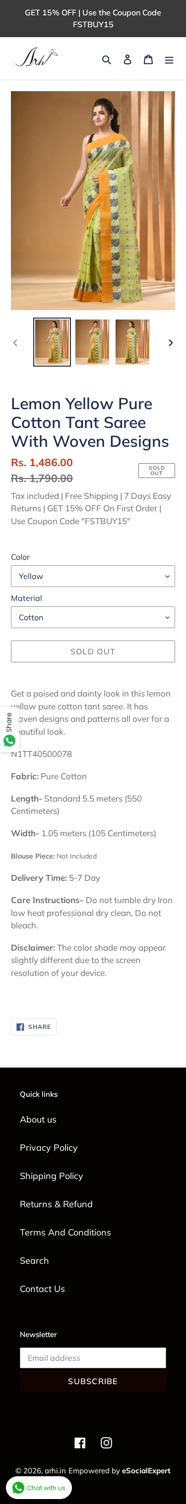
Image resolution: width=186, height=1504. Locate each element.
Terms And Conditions (65, 1232)
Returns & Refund (56, 1204)
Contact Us (42, 1288)
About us (38, 1119)
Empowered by (119, 1470)
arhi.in (55, 1470)
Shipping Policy (51, 1176)
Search (34, 1260)
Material (26, 598)
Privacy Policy (49, 1147)
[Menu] (169, 58)
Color (20, 557)
